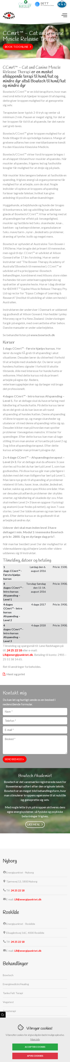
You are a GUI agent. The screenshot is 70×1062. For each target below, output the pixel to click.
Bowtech (8, 975)
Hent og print (16, 674)
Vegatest (8, 1002)
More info (35, 1039)
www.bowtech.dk (42, 335)
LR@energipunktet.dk (18, 654)
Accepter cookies (35, 1047)
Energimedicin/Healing (16, 984)
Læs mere (33, 824)
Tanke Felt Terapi (13, 993)
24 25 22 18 (14, 650)
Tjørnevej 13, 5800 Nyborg (21, 881)
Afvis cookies (35, 1056)
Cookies (3, 1015)
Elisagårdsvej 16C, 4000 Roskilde (25, 932)
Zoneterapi (9, 1011)
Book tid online (16, 47)
